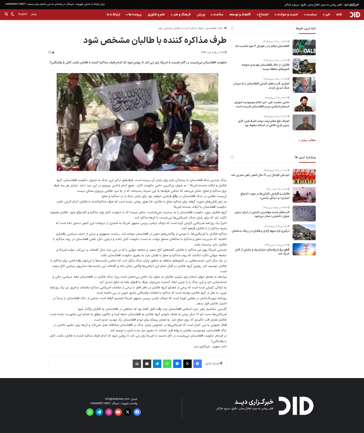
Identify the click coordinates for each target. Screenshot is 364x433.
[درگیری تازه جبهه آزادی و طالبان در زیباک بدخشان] (304, 232)
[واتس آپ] (167, 364)
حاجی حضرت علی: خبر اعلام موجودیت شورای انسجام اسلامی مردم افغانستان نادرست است (261, 104)
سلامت (218, 14)
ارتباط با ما (113, 14)
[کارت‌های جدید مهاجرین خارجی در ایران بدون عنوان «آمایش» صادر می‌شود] (304, 213)
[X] (187, 364)
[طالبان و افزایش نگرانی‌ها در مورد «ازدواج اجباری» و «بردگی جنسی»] (304, 195)
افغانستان (210, 28)
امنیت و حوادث (287, 14)
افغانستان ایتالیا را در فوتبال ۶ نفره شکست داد (262, 46)
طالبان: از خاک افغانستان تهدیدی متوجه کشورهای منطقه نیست (265, 67)
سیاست (311, 14)
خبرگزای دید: (351, 5)
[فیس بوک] (197, 364)
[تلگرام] (157, 364)
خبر (327, 14)
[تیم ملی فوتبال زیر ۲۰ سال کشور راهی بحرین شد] (304, 176)
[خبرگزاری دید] (355, 14)
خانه (339, 14)
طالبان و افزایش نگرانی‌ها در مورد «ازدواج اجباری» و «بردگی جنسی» (265, 196)
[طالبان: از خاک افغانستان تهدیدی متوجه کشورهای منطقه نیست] (304, 66)
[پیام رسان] (177, 364)
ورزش (201, 14)
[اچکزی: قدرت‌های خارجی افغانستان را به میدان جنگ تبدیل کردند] (304, 85)
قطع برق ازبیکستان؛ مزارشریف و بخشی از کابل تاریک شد (262, 252)
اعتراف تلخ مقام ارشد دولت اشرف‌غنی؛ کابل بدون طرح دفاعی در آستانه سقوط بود (263, 123)
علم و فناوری (156, 14)
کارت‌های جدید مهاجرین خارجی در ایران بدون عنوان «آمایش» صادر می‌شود (262, 214)
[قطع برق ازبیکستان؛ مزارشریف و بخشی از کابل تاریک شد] (304, 249)
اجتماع (264, 14)
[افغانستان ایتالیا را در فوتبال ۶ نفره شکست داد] (304, 47)
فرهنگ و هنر (182, 14)
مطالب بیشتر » (307, 140)
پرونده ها (135, 14)
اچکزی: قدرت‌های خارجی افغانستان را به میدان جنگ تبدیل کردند (261, 86)
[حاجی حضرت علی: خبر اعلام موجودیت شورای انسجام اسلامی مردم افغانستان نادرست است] (304, 104)
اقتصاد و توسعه (240, 14)
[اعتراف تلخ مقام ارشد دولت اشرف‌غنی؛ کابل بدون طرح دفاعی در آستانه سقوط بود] (304, 122)
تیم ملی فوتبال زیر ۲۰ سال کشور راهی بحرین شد (260, 175)
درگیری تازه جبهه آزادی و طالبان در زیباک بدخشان (260, 231)
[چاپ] (137, 364)
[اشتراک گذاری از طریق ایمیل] (147, 364)
